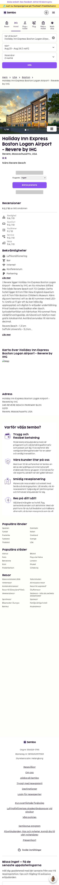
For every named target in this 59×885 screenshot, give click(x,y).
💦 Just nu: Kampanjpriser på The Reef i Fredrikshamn (29, 6)
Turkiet (5, 532)
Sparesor (34, 599)
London (33, 561)
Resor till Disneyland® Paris (13, 590)
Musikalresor (35, 607)
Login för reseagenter (29, 794)
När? (7, 46)
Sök (30, 65)
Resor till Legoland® (38, 586)
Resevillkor (29, 767)
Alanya (5, 554)
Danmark (34, 528)
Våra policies (29, 817)
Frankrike (6, 535)
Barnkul (5, 607)
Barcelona (6, 561)
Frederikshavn (8, 568)
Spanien (5, 528)
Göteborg (34, 568)
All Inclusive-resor (37, 583)
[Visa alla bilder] (52, 129)
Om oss (29, 772)
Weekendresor (8, 593)
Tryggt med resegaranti (29, 783)
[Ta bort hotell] (53, 37)
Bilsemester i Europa (10, 603)
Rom (4, 564)
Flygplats (16, 178)
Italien (32, 532)
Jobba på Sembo (29, 778)
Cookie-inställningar (31, 850)
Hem (5, 77)
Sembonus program (29, 826)
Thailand (5, 542)
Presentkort (29, 840)
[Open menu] (53, 12)
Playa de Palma (36, 557)
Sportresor (6, 599)
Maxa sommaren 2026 (11, 579)
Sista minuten (35, 579)
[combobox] (27, 39)
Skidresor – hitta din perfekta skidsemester (42, 594)
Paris (4, 557)
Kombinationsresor (10, 586)
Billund (33, 554)
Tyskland (5, 539)
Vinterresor (7, 583)
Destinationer (29, 789)
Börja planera (29, 185)
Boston (26, 77)
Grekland (34, 535)
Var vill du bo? (11, 36)
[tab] (6, 25)
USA (14, 77)
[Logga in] (46, 12)
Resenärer (10, 55)
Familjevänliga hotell (38, 603)
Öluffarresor (35, 590)
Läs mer (6, 278)
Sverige (33, 539)
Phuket (33, 564)
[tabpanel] (29, 50)
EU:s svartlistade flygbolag (29, 803)
